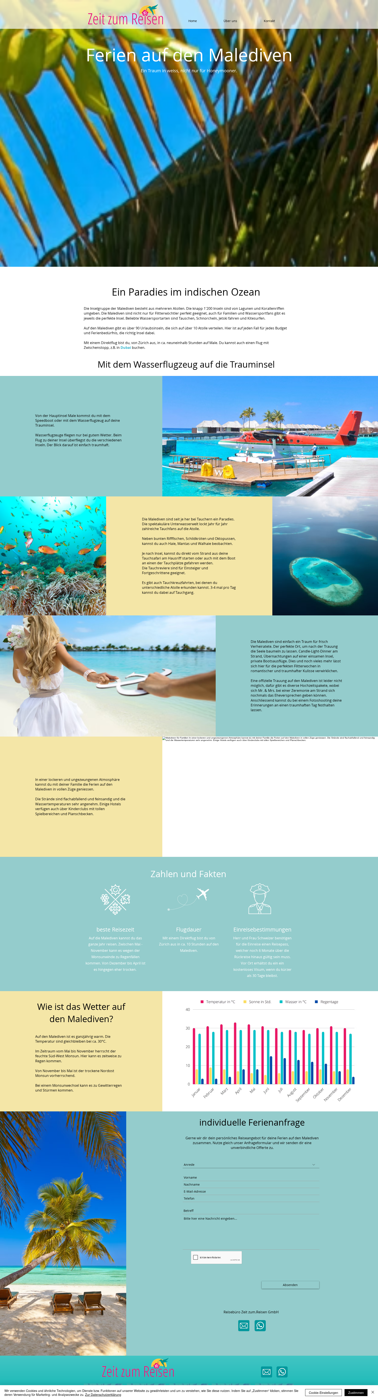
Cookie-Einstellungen (323, 1392)
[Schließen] (372, 1393)
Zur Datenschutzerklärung (103, 1394)
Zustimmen (356, 1392)
